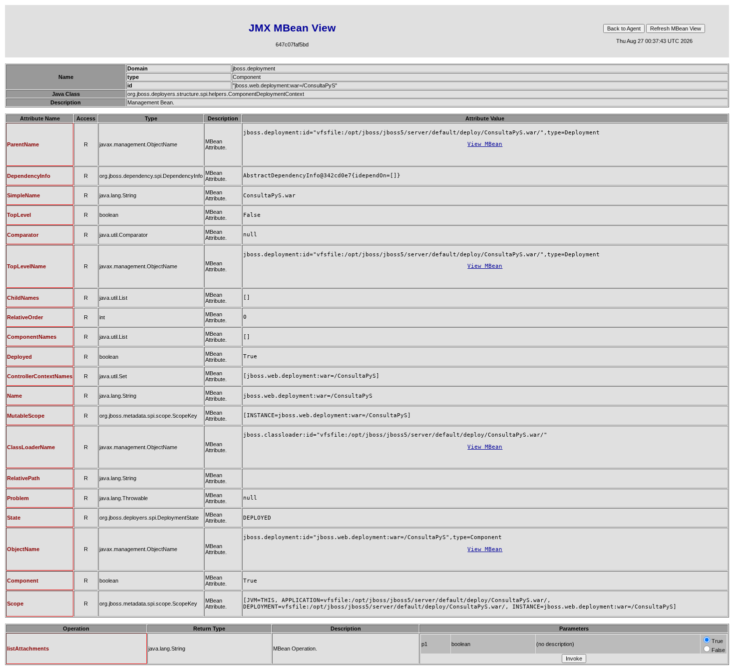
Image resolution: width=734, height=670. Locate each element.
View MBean (484, 144)
